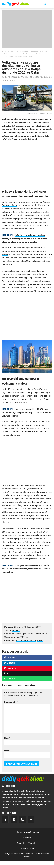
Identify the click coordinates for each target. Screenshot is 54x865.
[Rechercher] (45, 5)
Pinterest (11, 668)
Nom (7, 738)
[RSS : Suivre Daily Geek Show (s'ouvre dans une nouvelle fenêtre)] (22, 819)
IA (27, 637)
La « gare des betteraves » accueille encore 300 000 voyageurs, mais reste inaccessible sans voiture (26, 568)
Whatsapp (11, 679)
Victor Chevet (14, 627)
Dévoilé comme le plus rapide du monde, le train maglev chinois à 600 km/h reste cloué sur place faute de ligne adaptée (24, 238)
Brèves (40, 640)
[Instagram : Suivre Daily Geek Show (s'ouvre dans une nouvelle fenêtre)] (14, 819)
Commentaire (11, 702)
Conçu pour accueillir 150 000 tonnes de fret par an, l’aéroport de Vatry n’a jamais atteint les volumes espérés (27, 412)
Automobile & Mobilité (26, 640)
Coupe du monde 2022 (14, 637)
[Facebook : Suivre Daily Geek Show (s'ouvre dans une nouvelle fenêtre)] (5, 819)
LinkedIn (11, 663)
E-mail (8, 750)
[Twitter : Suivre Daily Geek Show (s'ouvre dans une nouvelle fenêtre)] (31, 819)
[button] (50, 4)
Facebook (11, 658)
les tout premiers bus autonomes (17, 291)
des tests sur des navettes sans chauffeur (25, 257)
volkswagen (20, 633)
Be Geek (16, 630)
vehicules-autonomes (37, 633)
